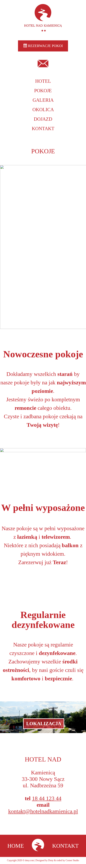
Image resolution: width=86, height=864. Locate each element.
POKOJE (43, 90)
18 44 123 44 (46, 798)
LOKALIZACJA (43, 723)
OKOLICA (43, 109)
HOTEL (43, 81)
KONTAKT (43, 128)
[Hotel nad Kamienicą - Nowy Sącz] (38, 846)
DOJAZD (43, 119)
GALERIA (43, 100)
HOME (15, 846)
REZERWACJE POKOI (45, 46)
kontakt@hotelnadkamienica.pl (43, 811)
